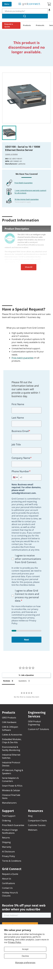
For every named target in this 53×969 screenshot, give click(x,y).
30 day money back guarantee (27, 199)
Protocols (40, 25)
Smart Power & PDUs (12, 785)
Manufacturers (9, 802)
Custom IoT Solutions (38, 729)
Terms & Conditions (11, 860)
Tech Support (8, 816)
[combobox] (25, 11)
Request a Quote (8, 25)
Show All (28, 267)
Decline (25, 956)
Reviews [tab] (6, 681)
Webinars (32, 829)
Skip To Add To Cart (12, 70)
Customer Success (37, 825)
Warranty (6, 846)
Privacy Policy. (14, 942)
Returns (6, 837)
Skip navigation (8, 2)
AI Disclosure (8, 851)
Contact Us (7, 888)
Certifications (8, 883)
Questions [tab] (23, 681)
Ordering (6, 820)
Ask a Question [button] (27, 675)
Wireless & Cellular (11, 790)
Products (27, 25)
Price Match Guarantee (24, 183)
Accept (25, 949)
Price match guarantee (22, 357)
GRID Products (9, 717)
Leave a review (11, 154)
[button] (49, 11)
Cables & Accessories (12, 734)
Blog (30, 816)
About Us (6, 878)
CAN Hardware (9, 722)
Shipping (6, 842)
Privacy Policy (8, 856)
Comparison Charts (37, 820)
